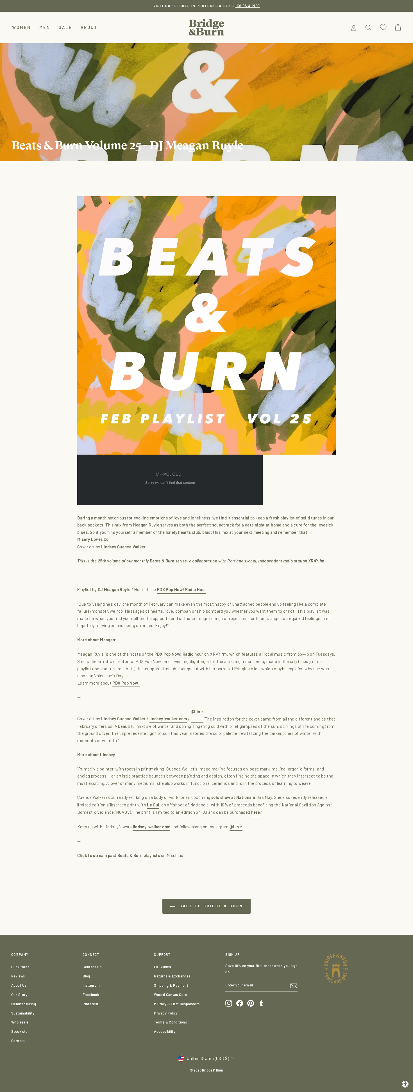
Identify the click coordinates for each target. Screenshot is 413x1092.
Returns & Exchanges (172, 976)
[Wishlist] (383, 27)
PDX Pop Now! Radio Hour (181, 589)
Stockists (19, 1031)
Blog (86, 976)
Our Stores (20, 967)
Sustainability (22, 1013)
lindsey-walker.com (168, 718)
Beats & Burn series (168, 560)
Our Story (19, 994)
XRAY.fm (316, 560)
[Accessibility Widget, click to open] (405, 1084)
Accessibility (164, 1031)
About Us (18, 985)
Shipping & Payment (171, 985)
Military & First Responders (176, 1004)
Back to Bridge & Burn (210, 906)
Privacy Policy (166, 1013)
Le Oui (153, 804)
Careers (18, 1040)
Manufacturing (23, 1004)
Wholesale (19, 1022)
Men (44, 27)
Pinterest (90, 1004)
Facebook (91, 994)
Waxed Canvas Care (170, 994)
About (89, 27)
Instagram (91, 985)
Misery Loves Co (93, 539)
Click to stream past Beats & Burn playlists (118, 855)
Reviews (18, 976)
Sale (65, 27)
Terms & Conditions (170, 1022)
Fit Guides (162, 967)
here (255, 812)
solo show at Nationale (233, 797)
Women (21, 27)
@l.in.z (236, 826)
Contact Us (92, 967)
